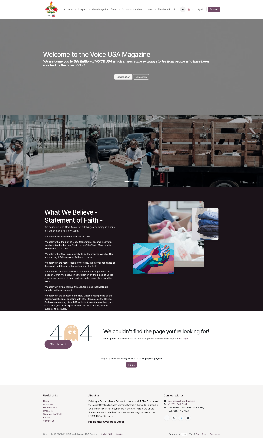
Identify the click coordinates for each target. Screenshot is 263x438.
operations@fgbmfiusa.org (181, 401)
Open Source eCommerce (208, 434)
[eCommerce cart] (183, 9)
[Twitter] (174, 418)
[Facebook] (167, 418)
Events (46, 417)
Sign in (200, 9)
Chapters (48, 410)
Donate (214, 9)
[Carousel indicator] (127, 181)
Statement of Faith (52, 414)
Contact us (141, 77)
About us (48, 404)
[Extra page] (188, 418)
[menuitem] (70, 9)
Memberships (50, 407)
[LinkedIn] (181, 418)
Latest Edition (123, 77)
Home (131, 365)
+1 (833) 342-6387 (178, 404)
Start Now (57, 344)
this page (183, 338)
